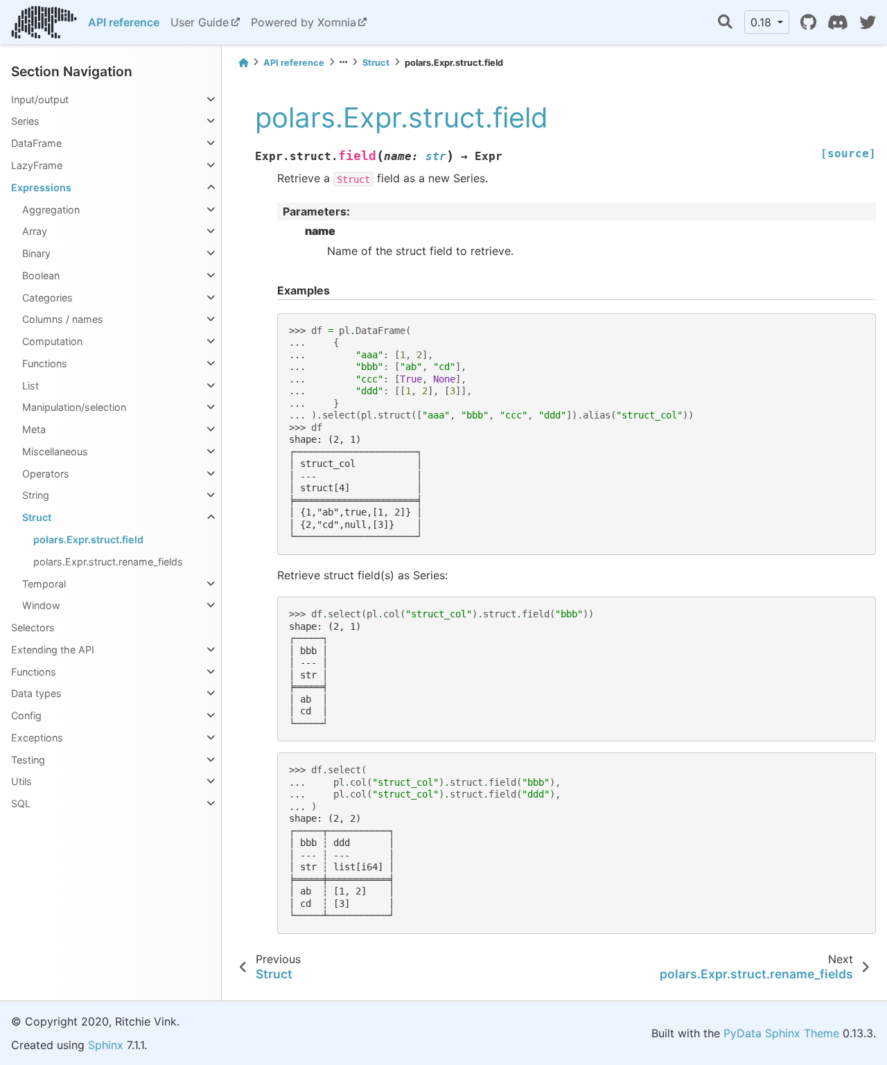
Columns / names (62, 319)
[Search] (725, 22)
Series (25, 121)
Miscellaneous (55, 451)
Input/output (40, 99)
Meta (34, 429)
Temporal (44, 584)
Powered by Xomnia (303, 22)
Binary (36, 253)
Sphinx (105, 1045)
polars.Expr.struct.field (88, 539)
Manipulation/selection (74, 407)
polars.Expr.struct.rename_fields (108, 561)
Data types (36, 693)
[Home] (243, 62)
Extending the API (52, 649)
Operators (45, 473)
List (30, 385)
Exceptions (37, 737)
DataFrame (36, 143)
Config (26, 715)
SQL (20, 803)
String (35, 495)
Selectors (33, 627)
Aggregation (51, 209)
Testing (28, 760)
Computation (52, 341)
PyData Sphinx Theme (781, 1033)
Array (34, 231)
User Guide (199, 22)
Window (41, 605)
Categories (47, 297)
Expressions (41, 187)
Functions (44, 363)
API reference (123, 22)
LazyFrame (36, 165)
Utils (21, 781)
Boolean (41, 275)
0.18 (762, 22)
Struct (36, 517)
